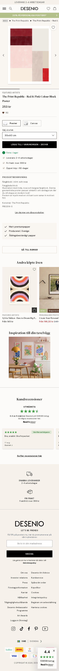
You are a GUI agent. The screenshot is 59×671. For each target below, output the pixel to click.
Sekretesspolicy (29, 563)
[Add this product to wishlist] (53, 27)
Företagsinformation (18, 587)
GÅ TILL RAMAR (29, 249)
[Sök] (10, 8)
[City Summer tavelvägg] (29, 357)
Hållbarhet (23, 597)
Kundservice (37, 578)
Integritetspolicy (39, 597)
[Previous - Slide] (3, 55)
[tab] (10, 88)
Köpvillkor (36, 587)
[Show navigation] (4, 8)
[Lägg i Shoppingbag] (34, 310)
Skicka (29, 554)
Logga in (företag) (19, 620)
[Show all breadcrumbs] (5, 20)
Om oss (24, 573)
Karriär (24, 592)
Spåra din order (38, 582)
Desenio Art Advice (40, 573)
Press (25, 582)
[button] (47, 658)
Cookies (35, 592)
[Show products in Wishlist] (48, 8)
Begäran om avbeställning (43, 602)
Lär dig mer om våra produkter (29, 212)
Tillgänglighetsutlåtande (16, 602)
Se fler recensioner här (29, 456)
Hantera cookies (39, 607)
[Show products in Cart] (55, 8)
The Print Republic (20, 20)
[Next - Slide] (55, 55)
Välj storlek (7, 130)
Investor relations (19, 578)
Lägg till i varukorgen (29, 144)
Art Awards (22, 615)
